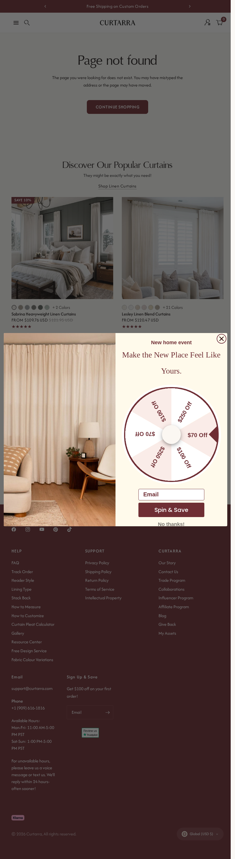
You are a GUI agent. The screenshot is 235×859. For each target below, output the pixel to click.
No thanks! (171, 524)
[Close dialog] (221, 338)
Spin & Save (171, 510)
